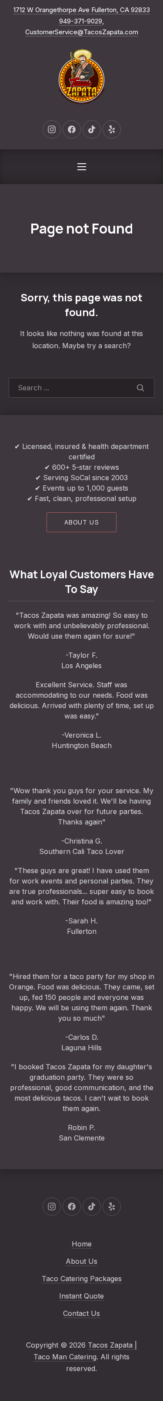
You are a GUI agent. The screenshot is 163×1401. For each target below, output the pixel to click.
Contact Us (81, 1313)
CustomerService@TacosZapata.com (81, 32)
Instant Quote (81, 1296)
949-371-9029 (80, 21)
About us (81, 522)
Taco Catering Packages (82, 1278)
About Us (81, 1261)
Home (82, 1243)
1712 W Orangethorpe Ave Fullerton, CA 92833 (81, 10)
